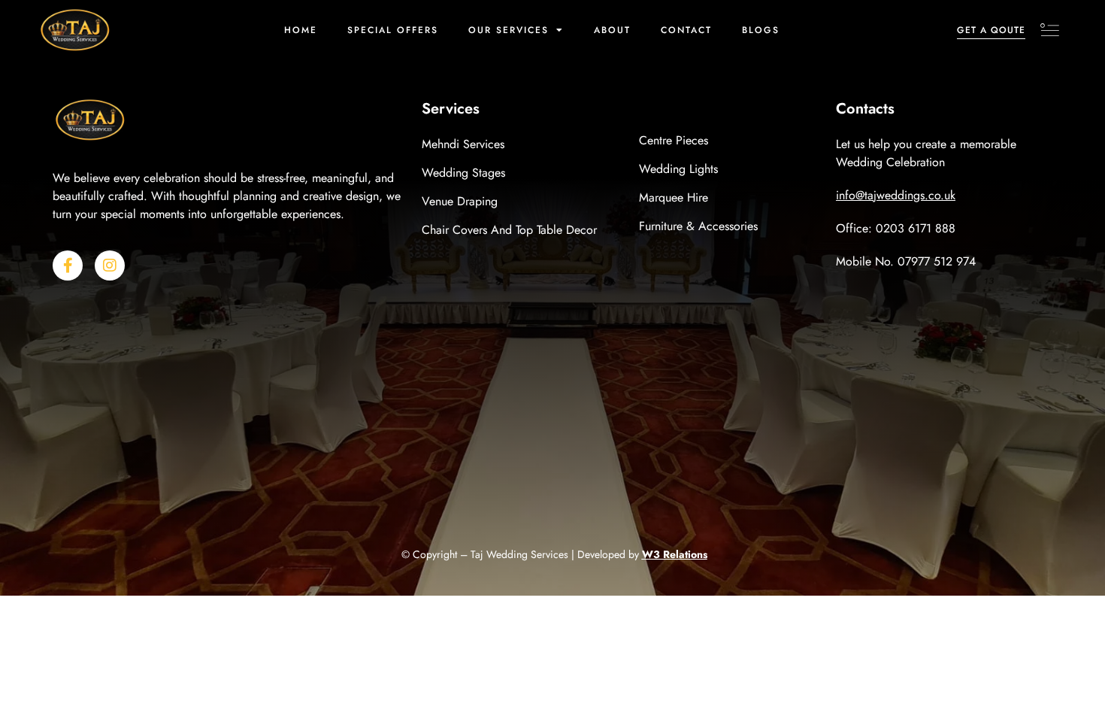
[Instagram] (110, 265)
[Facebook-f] (68, 265)
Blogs (761, 30)
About (612, 30)
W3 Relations (674, 554)
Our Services (508, 30)
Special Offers (392, 30)
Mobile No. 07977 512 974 (906, 261)
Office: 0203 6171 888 (895, 228)
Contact (686, 30)
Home (300, 30)
